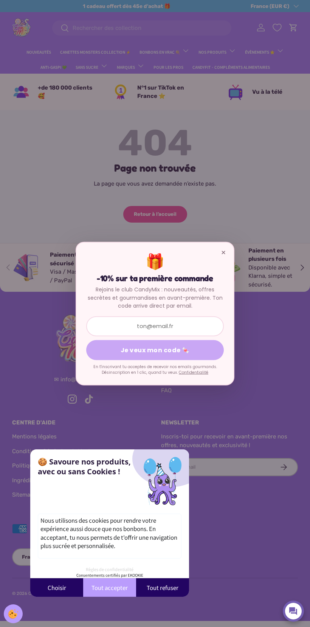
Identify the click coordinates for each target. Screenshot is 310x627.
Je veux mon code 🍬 (155, 349)
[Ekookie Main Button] (13, 613)
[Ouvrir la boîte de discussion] (293, 611)
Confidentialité (193, 372)
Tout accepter (109, 587)
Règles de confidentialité (109, 569)
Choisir (57, 587)
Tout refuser (162, 587)
